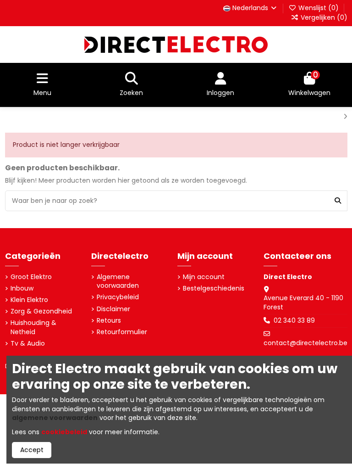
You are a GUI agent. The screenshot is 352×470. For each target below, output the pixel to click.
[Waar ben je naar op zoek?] (337, 200)
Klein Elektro (29, 300)
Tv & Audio (28, 343)
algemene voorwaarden (55, 417)
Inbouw (22, 288)
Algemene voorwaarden (118, 282)
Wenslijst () (319, 7)
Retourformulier (122, 332)
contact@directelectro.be (305, 342)
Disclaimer (113, 309)
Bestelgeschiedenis (213, 288)
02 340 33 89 (294, 320)
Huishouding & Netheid (33, 327)
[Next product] (345, 116)
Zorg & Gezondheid (41, 311)
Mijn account (204, 277)
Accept (32, 449)
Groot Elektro (31, 277)
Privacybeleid (118, 297)
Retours (109, 320)
